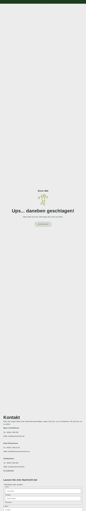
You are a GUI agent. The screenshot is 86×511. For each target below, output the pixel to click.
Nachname (8, 502)
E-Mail (6, 506)
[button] (43, 1)
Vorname (8, 495)
